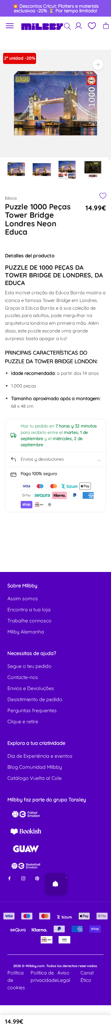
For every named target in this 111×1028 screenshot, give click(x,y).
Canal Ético (87, 976)
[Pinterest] (37, 878)
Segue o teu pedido (29, 666)
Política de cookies (16, 980)
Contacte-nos (22, 677)
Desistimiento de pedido (34, 699)
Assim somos (22, 598)
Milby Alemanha (25, 632)
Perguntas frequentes (32, 710)
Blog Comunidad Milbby (34, 767)
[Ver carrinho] (105, 25)
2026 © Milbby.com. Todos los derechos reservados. (55, 966)
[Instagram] (23, 878)
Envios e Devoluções (30, 688)
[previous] (10, 8)
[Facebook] (9, 878)
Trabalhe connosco (29, 620)
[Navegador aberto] (9, 26)
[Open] (55, 883)
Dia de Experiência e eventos (39, 756)
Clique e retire (22, 721)
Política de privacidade (44, 976)
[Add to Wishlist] (102, 196)
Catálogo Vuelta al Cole (34, 778)
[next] (100, 8)
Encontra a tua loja (29, 609)
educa (11, 198)
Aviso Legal (63, 976)
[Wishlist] (91, 26)
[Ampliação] (97, 64)
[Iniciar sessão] (78, 25)
